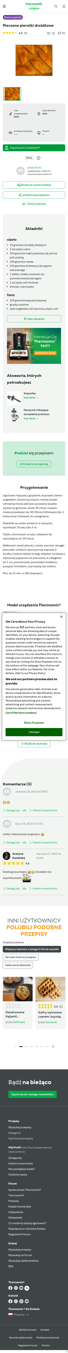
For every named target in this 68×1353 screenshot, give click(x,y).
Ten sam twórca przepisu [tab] (20, 957)
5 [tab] (42, 1046)
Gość (38, 167)
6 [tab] (47, 1046)
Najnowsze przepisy (20, 1138)
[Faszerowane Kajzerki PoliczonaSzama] (18, 989)
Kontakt (44, 1329)
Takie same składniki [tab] (18, 965)
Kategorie (14, 1133)
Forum (12, 1183)
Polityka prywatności (47, 1337)
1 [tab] (21, 1046)
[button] (4, 6)
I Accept (34, 732)
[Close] (61, 617)
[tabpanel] (34, 1013)
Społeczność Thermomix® (24, 1189)
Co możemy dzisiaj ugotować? (27, 1223)
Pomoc (46, 1345)
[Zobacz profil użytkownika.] (20, 170)
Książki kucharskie (19, 1206)
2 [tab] (26, 1046)
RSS (10, 1266)
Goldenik (51, 1022)
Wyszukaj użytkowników (23, 1260)
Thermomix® (16, 1195)
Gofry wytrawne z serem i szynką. (50, 1014)
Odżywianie (15, 1212)
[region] (34, 677)
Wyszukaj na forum (20, 1255)
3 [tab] (31, 1046)
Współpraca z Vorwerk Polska (26, 1228)
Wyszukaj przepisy (19, 1127)
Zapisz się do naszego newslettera (32, 1094)
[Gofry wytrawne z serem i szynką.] (50, 989)
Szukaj (12, 1243)
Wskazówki (15, 1217)
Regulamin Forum (19, 1234)
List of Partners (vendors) (21, 712)
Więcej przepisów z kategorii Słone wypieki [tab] (32, 949)
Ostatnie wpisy (17, 1174)
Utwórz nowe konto (20, 1163)
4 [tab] (36, 1046)
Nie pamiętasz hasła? (21, 1169)
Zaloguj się (15, 1158)
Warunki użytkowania (20, 1337)
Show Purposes (34, 722)
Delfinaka (19, 1022)
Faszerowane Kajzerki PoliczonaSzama (17, 1014)
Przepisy (13, 1121)
